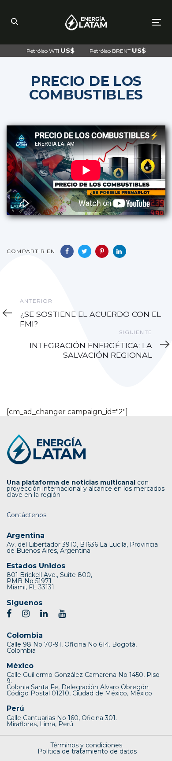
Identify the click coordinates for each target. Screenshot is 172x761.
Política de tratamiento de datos (87, 751)
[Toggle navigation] (136, 22)
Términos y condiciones (86, 745)
